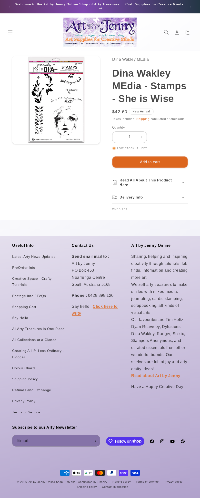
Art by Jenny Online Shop (46, 481)
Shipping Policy (25, 379)
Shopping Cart (24, 307)
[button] (10, 32)
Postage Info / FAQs (29, 296)
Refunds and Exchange (31, 390)
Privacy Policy (23, 401)
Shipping (143, 119)
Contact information (115, 486)
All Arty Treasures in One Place (38, 329)
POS (67, 481)
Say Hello (20, 318)
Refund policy (121, 481)
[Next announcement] (190, 6)
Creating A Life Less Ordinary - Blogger (38, 354)
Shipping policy (87, 486)
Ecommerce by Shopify (92, 481)
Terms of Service (26, 412)
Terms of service (147, 481)
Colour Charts (24, 368)
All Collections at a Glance (34, 340)
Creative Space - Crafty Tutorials (32, 282)
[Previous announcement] (9, 6)
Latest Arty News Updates (33, 257)
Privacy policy (173, 481)
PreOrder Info (23, 267)
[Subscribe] (94, 441)
